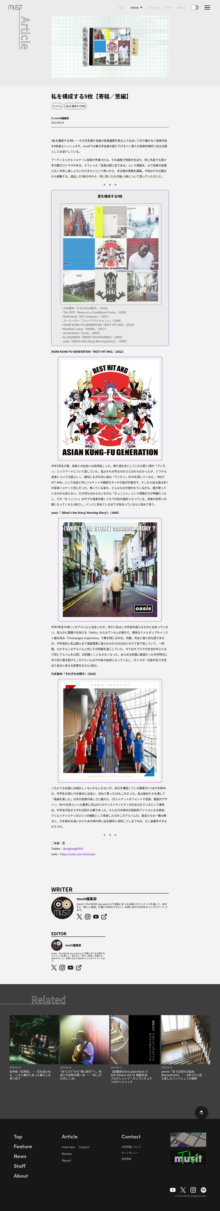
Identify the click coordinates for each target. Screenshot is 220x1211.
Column (84, 1147)
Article (135, 7)
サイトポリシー (130, 1152)
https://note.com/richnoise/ (78, 854)
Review (67, 1154)
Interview (68, 1147)
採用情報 (126, 1158)
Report (66, 1160)
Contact (131, 1136)
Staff (168, 7)
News (20, 1155)
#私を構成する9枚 (75, 106)
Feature (154, 7)
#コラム (57, 106)
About (181, 7)
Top (120, 7)
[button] (207, 7)
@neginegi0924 (73, 848)
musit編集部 (62, 118)
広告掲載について (131, 1146)
